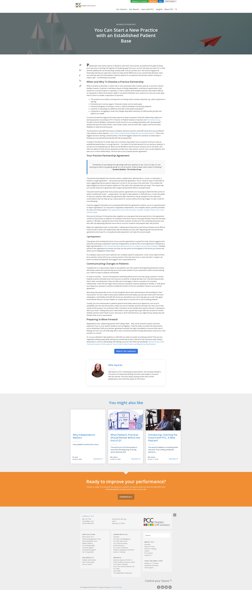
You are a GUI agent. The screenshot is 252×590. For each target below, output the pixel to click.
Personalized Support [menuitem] (89, 550)
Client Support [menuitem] (148, 567)
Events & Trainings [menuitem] (119, 552)
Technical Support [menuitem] (88, 548)
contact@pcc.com (88, 521)
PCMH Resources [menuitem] (118, 545)
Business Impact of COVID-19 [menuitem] (122, 560)
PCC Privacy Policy (116, 587)
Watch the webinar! (126, 351)
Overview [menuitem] (116, 537)
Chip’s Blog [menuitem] (116, 571)
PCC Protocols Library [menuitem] (120, 543)
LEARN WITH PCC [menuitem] (120, 534)
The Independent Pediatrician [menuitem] (122, 573)
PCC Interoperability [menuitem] (88, 545)
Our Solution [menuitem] (121, 9)
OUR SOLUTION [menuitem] (88, 534)
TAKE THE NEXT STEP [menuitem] (153, 561)
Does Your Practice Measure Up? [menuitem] (123, 566)
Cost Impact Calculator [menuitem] (120, 564)
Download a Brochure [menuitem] (151, 565)
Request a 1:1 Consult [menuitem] (151, 563)
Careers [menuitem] (146, 551)
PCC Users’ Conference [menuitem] (120, 548)
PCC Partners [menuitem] (148, 553)
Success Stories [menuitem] (87, 564)
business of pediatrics (126, 24)
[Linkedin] (162, 587)
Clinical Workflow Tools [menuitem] (89, 541)
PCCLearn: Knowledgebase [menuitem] (121, 539)
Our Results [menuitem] (134, 9)
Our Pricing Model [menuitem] (88, 552)
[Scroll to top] (174, 514)
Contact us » (126, 496)
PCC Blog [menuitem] (116, 569)
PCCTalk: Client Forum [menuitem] (120, 541)
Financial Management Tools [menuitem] (91, 539)
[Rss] (170, 587)
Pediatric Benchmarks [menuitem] (89, 560)
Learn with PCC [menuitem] (147, 9)
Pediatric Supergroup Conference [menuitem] (123, 550)
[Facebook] (158, 587)
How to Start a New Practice (131, 133)
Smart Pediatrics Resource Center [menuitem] (124, 562)
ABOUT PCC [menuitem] (149, 542)
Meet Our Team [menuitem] (149, 546)
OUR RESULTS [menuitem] (88, 557)
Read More (97, 459)
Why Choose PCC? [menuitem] (88, 537)
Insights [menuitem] (159, 9)
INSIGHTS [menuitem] (117, 557)
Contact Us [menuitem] (147, 555)
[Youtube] (166, 587)
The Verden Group (153, 120)
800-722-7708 (86, 519)
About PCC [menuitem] (168, 9)
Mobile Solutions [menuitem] (87, 543)
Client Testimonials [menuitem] (88, 562)
